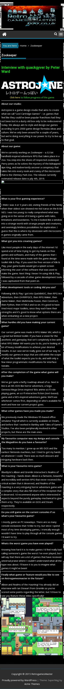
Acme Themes (32, 683)
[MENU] (61, 34)
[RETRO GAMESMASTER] (4, 34)
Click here (15, 97)
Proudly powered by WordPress (19, 680)
